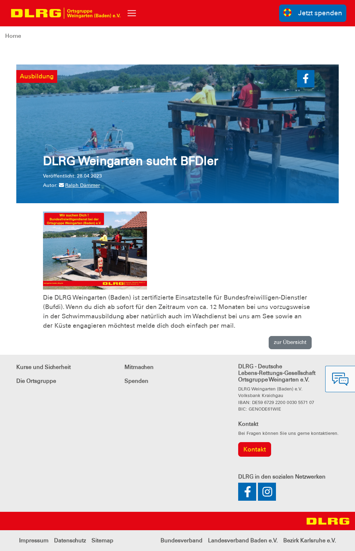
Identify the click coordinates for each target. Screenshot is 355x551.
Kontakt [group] (254, 449)
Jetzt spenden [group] (320, 13)
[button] (305, 78)
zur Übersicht (290, 342)
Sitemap (102, 540)
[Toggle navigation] (131, 13)
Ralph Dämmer (82, 185)
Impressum (34, 540)
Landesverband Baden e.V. (243, 540)
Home (13, 36)
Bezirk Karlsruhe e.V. (309, 540)
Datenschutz (70, 540)
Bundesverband (181, 540)
